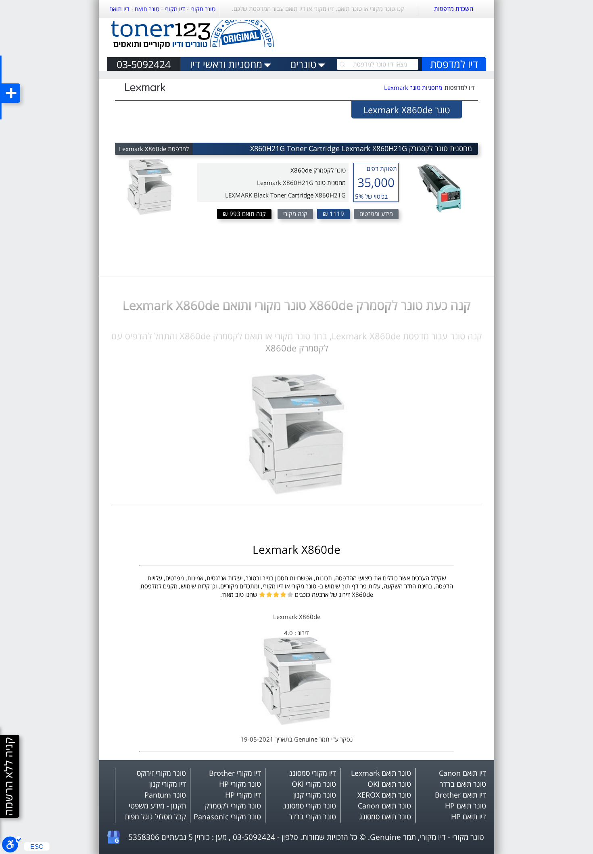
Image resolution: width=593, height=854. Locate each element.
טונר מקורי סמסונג (309, 805)
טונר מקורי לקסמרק (233, 805)
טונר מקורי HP (240, 784)
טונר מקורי (202, 9)
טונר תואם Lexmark (381, 773)
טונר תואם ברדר (463, 784)
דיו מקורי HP (243, 795)
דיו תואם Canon (462, 773)
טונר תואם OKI (389, 784)
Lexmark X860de (296, 549)
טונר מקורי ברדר (312, 816)
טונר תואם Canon (384, 805)
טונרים (303, 64)
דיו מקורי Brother (235, 773)
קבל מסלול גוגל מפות (155, 816)
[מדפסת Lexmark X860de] (296, 723)
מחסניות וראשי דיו (226, 64)
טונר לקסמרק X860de (318, 170)
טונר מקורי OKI (314, 784)
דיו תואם (119, 9)
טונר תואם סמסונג (385, 816)
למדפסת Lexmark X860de (154, 149)
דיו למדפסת (454, 64)
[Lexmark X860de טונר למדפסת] (296, 492)
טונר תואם (147, 9)
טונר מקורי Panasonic (227, 816)
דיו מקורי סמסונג (312, 773)
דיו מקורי (175, 9)
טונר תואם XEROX (384, 795)
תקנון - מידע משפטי (157, 805)
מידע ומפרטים (376, 214)
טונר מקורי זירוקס (161, 773)
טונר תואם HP (465, 805)
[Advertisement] (391, 35)
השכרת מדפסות (453, 8)
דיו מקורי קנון (167, 784)
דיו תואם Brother (460, 795)
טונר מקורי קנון (314, 795)
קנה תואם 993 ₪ (244, 214)
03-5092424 (144, 64)
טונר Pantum (165, 795)
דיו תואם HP (468, 816)
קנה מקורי (295, 214)
